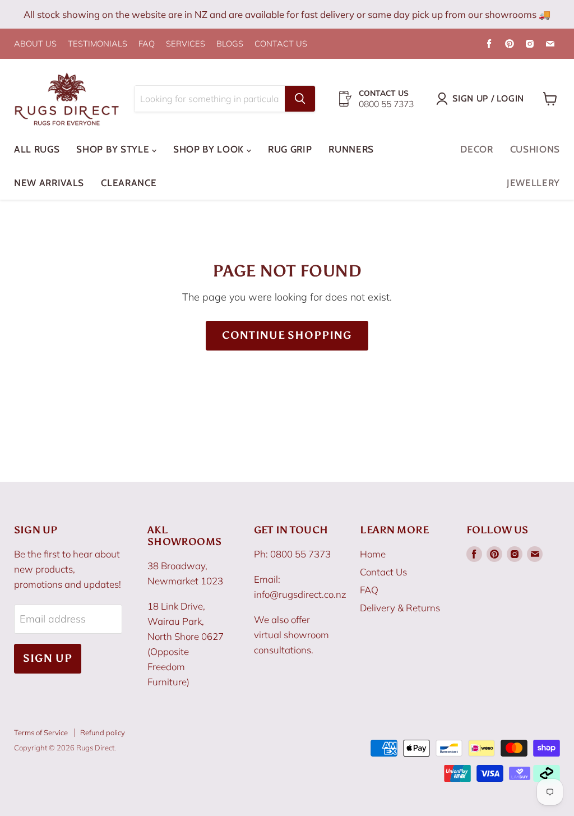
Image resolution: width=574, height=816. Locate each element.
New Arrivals (49, 182)
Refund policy (102, 732)
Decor (476, 149)
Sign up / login (488, 98)
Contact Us (383, 572)
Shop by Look (210, 149)
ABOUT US (35, 44)
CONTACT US (280, 44)
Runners (351, 149)
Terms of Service (41, 732)
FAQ (146, 44)
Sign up (47, 658)
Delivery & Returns (400, 608)
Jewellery (533, 182)
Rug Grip (290, 149)
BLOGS (229, 44)
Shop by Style (114, 149)
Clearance (128, 182)
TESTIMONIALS (97, 44)
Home (373, 554)
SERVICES (185, 44)
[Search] (300, 99)
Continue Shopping (287, 335)
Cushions (535, 149)
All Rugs (36, 149)
